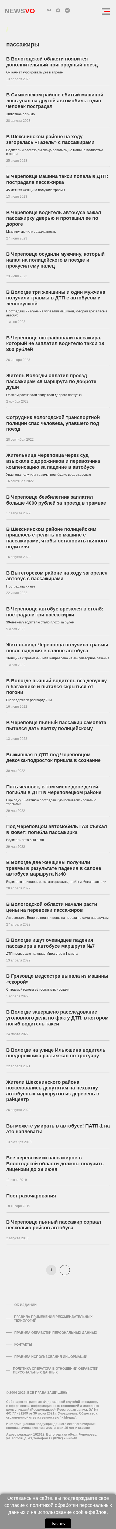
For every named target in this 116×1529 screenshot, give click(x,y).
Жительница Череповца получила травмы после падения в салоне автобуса (57, 647)
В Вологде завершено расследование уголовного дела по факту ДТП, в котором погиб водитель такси (57, 1017)
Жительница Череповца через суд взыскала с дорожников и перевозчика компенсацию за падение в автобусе (53, 461)
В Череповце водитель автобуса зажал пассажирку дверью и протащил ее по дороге (53, 218)
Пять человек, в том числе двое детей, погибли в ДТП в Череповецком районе (53, 789)
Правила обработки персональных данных (55, 1333)
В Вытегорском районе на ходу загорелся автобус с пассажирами (57, 576)
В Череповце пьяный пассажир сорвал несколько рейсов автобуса (53, 1225)
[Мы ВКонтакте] (49, 10)
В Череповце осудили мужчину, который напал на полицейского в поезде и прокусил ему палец (55, 259)
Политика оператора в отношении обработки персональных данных (55, 1370)
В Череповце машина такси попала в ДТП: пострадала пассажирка (57, 179)
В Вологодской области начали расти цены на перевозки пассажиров (51, 907)
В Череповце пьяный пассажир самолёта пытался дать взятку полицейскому (56, 725)
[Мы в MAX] (58, 10)
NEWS (20, 9)
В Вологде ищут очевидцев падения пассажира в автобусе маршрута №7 (50, 943)
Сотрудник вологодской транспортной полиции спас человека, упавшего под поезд (53, 423)
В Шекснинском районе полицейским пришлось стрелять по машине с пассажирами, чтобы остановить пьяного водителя (56, 537)
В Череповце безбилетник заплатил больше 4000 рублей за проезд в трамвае (56, 500)
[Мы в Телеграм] (67, 10)
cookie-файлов (90, 1512)
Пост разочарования (31, 1196)
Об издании (25, 1305)
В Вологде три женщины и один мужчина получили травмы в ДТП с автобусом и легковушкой (55, 297)
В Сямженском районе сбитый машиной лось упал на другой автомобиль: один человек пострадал (54, 100)
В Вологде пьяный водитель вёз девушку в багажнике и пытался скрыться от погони (56, 686)
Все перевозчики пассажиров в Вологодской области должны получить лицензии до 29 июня (55, 1163)
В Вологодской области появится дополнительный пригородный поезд (52, 61)
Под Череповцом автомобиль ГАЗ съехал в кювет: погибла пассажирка (56, 829)
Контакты (23, 1344)
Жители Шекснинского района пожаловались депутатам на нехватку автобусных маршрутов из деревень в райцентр (52, 1090)
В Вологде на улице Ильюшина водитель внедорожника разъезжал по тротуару (55, 1053)
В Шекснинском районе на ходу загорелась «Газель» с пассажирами (50, 139)
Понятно (58, 1523)
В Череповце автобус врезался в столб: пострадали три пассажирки (54, 611)
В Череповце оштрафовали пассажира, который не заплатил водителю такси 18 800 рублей (55, 343)
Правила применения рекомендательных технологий (53, 1318)
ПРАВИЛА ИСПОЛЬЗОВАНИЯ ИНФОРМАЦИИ (50, 1357)
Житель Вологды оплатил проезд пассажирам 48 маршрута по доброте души (51, 381)
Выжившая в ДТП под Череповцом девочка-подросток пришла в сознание (53, 757)
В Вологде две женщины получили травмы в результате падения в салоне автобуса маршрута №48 (53, 868)
